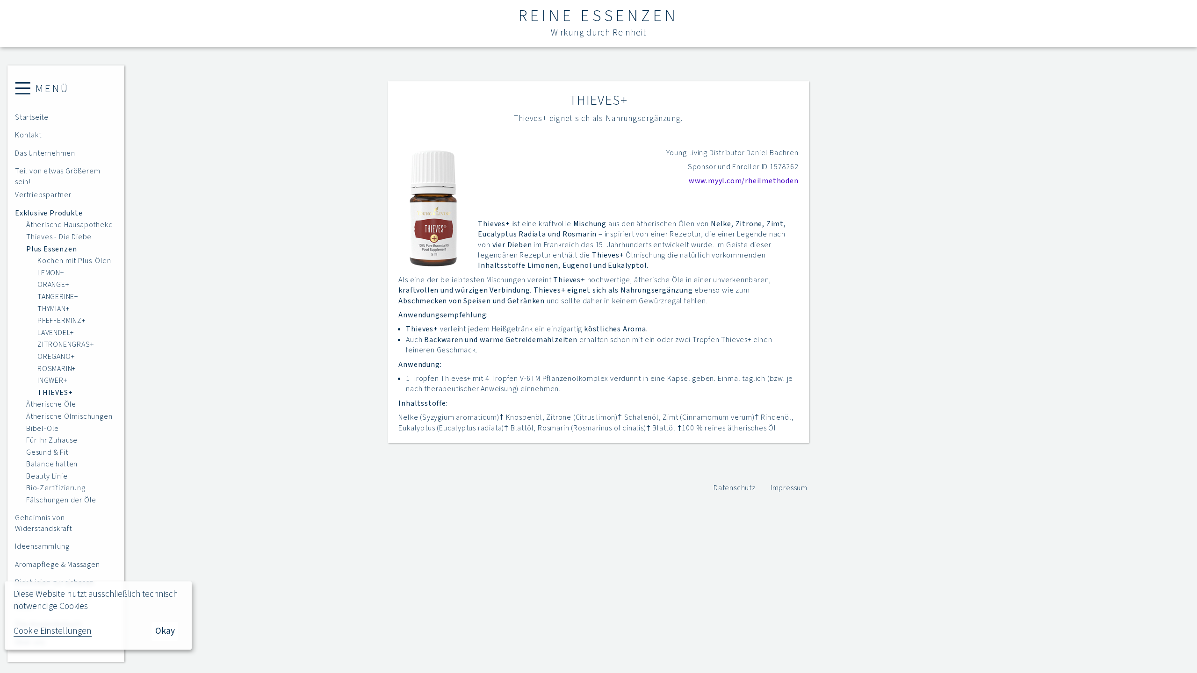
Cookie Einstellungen (53, 631)
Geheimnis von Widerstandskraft (43, 523)
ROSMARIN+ (56, 369)
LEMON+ (50, 273)
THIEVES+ (54, 392)
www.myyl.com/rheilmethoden (744, 181)
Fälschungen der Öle (61, 500)
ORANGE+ (53, 284)
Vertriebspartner (43, 195)
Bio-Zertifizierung (55, 488)
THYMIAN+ (53, 309)
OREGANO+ (55, 356)
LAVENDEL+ (55, 333)
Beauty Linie (47, 476)
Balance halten (52, 464)
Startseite (32, 117)
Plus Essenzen (51, 249)
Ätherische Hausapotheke (69, 225)
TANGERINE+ (57, 297)
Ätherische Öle (51, 404)
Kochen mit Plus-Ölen (74, 261)
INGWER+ (52, 380)
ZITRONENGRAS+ (65, 344)
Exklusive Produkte (48, 213)
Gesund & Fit (47, 452)
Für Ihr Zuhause (52, 440)
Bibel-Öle (42, 428)
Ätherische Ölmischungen (69, 416)
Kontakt (28, 135)
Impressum (789, 488)
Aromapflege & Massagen (57, 564)
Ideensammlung (42, 546)
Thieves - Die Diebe (59, 237)
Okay (165, 630)
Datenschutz (735, 488)
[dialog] (98, 615)
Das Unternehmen (45, 153)
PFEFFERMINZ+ (61, 320)
